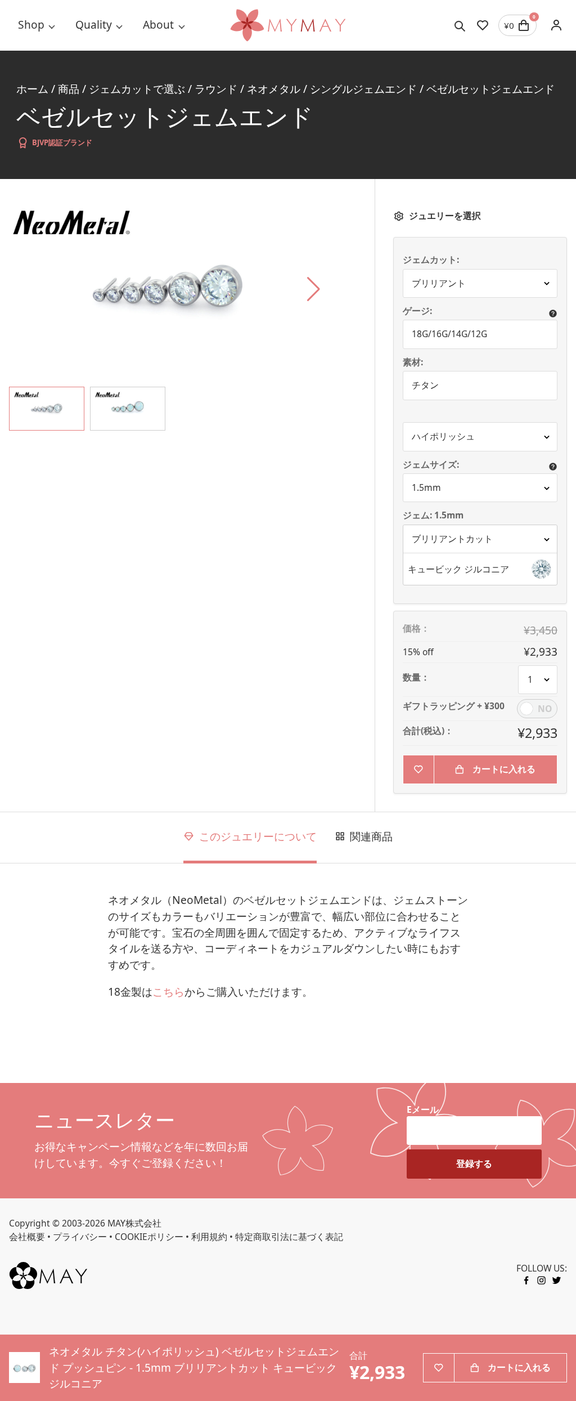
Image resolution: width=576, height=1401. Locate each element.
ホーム (32, 89)
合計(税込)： (428, 731)
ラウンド (216, 89)
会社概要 (27, 1236)
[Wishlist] (482, 25)
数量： (416, 677)
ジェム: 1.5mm (434, 515)
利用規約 (209, 1236)
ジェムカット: (431, 260)
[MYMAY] (287, 25)
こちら (168, 991)
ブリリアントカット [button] (452, 538)
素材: (413, 362)
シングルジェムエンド (363, 89)
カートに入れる (504, 769)
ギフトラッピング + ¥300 (454, 706)
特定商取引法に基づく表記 (289, 1236)
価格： (416, 628)
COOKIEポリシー (149, 1236)
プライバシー (80, 1236)
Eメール (423, 1109)
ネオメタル (273, 89)
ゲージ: (417, 311)
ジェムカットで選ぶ (137, 89)
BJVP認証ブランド (62, 142)
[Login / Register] (556, 25)
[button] (480, 569)
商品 (68, 89)
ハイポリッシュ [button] (443, 436)
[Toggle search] (460, 25)
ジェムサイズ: (431, 464)
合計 (358, 1355)
